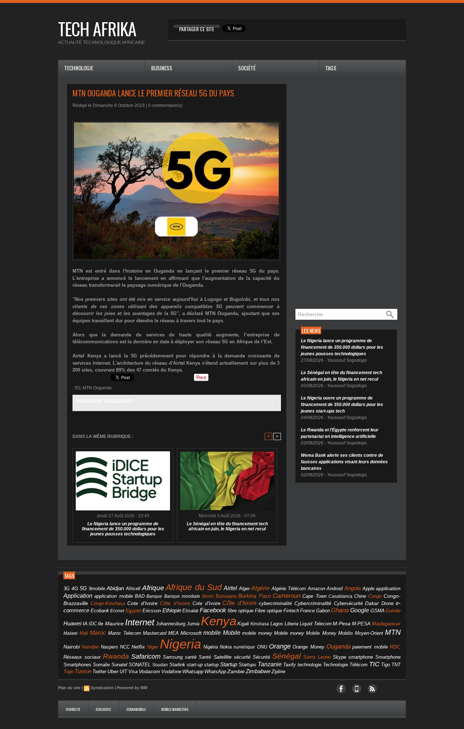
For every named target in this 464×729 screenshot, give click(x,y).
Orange (280, 646)
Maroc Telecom (124, 633)
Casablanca (340, 596)
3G (66, 588)
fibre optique (241, 610)
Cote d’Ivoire (206, 603)
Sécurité (261, 657)
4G (74, 588)
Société (247, 68)
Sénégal (286, 656)
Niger (152, 647)
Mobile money (289, 633)
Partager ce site (196, 29)
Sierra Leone (317, 657)
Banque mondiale (182, 596)
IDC (93, 623)
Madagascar (386, 623)
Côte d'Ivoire (175, 603)
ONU (262, 647)
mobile (212, 633)
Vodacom (149, 671)
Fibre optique (268, 610)
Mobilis (345, 633)
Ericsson (151, 610)
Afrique (153, 588)
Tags (330, 68)
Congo (375, 596)
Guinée (393, 610)
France (307, 610)
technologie (310, 664)
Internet (139, 622)
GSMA (377, 610)
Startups (247, 664)
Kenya (218, 621)
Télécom (358, 664)
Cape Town (314, 596)
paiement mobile (370, 647)
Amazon (316, 588)
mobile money (257, 633)
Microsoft (191, 633)
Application (77, 595)
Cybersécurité (348, 603)
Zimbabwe (258, 671)
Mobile (231, 633)
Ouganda (338, 646)
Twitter (99, 671)
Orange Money (308, 647)
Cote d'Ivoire (142, 603)
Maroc (98, 632)
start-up (195, 664)
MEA (173, 633)
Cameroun (287, 595)
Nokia (226, 647)
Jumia (193, 623)
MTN (393, 632)
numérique (244, 647)
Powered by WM (132, 687)
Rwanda (116, 656)
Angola (352, 588)
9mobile (97, 588)
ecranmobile (136, 709)
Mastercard (154, 633)
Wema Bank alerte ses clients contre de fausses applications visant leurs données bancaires (344, 462)
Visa (133, 671)
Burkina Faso (254, 596)
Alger (244, 588)
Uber (113, 671)
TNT (396, 664)
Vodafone (171, 671)
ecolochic (104, 709)
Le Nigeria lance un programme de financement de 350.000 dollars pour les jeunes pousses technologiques (123, 529)
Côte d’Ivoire (240, 603)
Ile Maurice (111, 623)
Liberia (291, 623)
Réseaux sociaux (82, 657)
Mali (83, 633)
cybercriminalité (275, 603)
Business (161, 68)
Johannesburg (170, 623)
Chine (360, 596)
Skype (339, 657)
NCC (125, 647)
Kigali (243, 623)
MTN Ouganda (97, 387)
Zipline (278, 671)
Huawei (72, 623)
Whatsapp (192, 671)
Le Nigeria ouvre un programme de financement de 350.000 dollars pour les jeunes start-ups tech (342, 404)
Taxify (289, 664)
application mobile (113, 596)
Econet (117, 610)
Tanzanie (270, 664)
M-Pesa (342, 623)
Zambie (236, 671)
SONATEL (139, 664)
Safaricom (146, 656)
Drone (387, 603)
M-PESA (361, 623)
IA (85, 623)
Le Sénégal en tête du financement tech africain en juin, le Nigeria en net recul (227, 526)
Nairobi (71, 647)
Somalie (101, 664)
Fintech (291, 610)
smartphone (360, 657)
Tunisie (83, 671)
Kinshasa (259, 623)
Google (359, 610)
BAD (140, 596)
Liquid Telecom (316, 623)
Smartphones (77, 664)
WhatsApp (215, 671)
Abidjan (115, 588)
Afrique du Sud (194, 587)
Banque (154, 596)
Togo (68, 671)
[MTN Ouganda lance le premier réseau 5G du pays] (176, 123)
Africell (133, 588)
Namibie (90, 647)
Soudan (160, 664)
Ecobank (100, 610)
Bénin (208, 596)
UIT (123, 671)
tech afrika (97, 28)
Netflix (138, 647)
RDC (395, 647)
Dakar (372, 603)
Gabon (323, 610)
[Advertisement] (349, 193)
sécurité (242, 657)
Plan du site (69, 687)
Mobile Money (321, 633)
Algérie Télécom (289, 588)
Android (335, 588)
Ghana (340, 610)
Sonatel (119, 664)
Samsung (173, 657)
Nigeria (180, 644)
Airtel (230, 588)
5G (77, 387)
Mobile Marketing (174, 709)
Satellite (223, 657)
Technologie (78, 68)
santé (190, 657)
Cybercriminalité (312, 603)
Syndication (102, 687)
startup (211, 664)
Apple (368, 588)
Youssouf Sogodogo (104, 401)
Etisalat (190, 610)
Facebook (213, 610)
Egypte (133, 610)
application (388, 588)
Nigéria (210, 647)
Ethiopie (171, 610)
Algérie (260, 588)
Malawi (70, 633)
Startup (228, 664)
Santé (205, 657)
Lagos (276, 623)
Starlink (177, 664)
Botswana (226, 596)
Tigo (385, 664)
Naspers (109, 647)
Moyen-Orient (369, 633)
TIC (374, 664)
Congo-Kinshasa (108, 603)
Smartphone (388, 657)
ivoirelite (73, 709)
